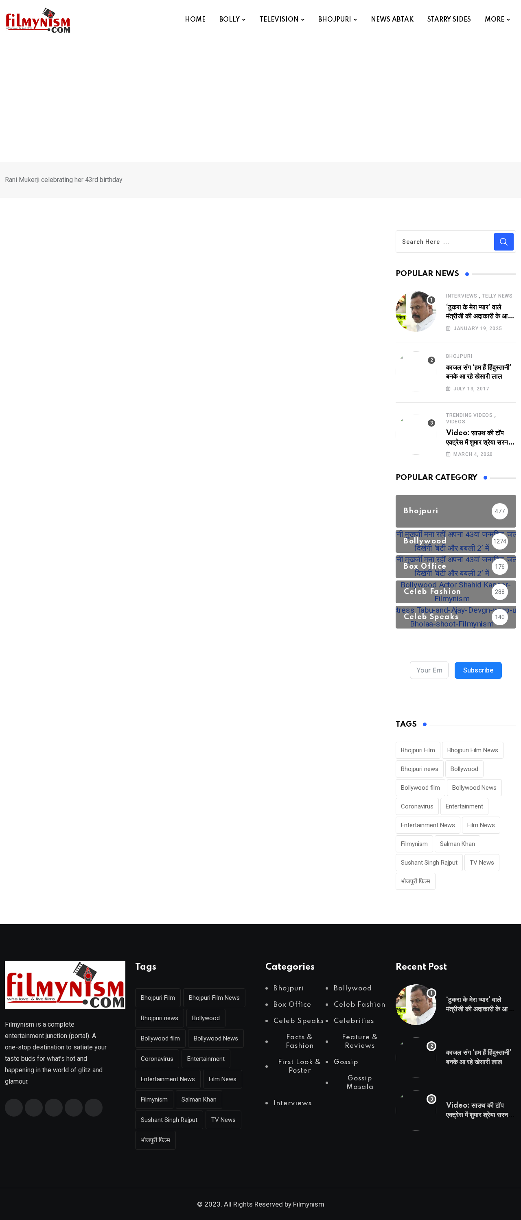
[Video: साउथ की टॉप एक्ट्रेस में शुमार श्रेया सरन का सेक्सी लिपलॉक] (416, 434)
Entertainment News (428, 825)
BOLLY (229, 20)
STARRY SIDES (449, 20)
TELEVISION (279, 20)
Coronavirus (417, 806)
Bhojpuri (459, 356)
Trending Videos (469, 415)
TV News (482, 862)
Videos (456, 422)
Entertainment (464, 806)
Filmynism (414, 844)
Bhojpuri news (419, 769)
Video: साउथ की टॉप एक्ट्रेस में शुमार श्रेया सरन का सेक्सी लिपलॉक (481, 442)
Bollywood (464, 769)
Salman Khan (457, 844)
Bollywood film (420, 787)
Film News (481, 825)
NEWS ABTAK (392, 20)
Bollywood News (474, 787)
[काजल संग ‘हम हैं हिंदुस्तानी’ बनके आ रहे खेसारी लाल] (416, 371)
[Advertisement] (260, 101)
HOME (195, 20)
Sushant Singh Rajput (429, 862)
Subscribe (478, 670)
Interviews (461, 296)
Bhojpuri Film (418, 750)
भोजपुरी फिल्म (415, 881)
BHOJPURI (334, 20)
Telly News (497, 296)
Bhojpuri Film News (472, 750)
